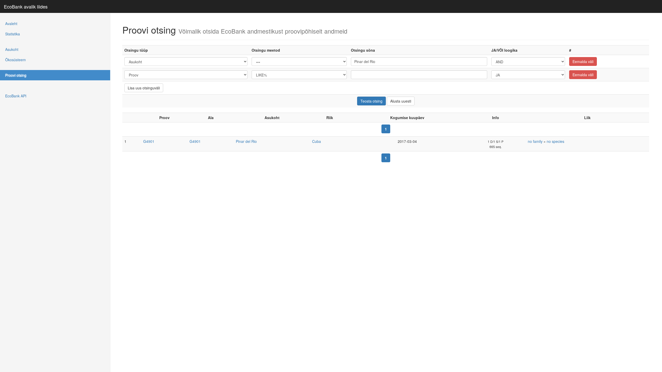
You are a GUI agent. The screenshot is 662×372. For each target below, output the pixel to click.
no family (535, 141)
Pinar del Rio (246, 141)
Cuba (316, 141)
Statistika (12, 33)
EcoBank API (15, 95)
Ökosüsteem (15, 59)
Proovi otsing (15, 75)
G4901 (148, 141)
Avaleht (11, 23)
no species (555, 141)
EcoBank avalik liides (26, 6)
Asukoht (11, 49)
